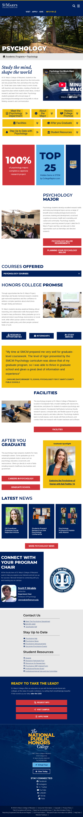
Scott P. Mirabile (27, 588)
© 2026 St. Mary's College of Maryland (23, 808)
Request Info (43, 702)
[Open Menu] (78, 6)
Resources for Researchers (35, 663)
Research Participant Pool (34, 661)
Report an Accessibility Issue (42, 810)
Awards (28, 658)
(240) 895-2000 (42, 760)
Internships (43, 336)
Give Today (42, 771)
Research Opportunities (14, 336)
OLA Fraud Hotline (39, 812)
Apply (35, 12)
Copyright (57, 808)
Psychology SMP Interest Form (36, 666)
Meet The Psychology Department (37, 621)
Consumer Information (45, 808)
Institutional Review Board (34, 669)
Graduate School (20, 487)
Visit (28, 12)
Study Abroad (69, 336)
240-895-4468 (30, 624)
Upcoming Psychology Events (36, 646)
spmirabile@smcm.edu (28, 600)
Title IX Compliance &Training (22, 810)
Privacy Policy (67, 808)
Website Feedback (41, 815)
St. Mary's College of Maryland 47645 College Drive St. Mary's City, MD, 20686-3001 (42, 756)
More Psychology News (41, 546)
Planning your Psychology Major (62, 251)
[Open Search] (73, 6)
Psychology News (32, 641)
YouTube (42, 790)
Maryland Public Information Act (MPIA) (59, 812)
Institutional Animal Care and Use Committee (41, 671)
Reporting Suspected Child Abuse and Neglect (16, 812)
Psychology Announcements (35, 644)
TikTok (42, 796)
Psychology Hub (31, 638)
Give (41, 12)
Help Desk (77, 812)
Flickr (42, 799)
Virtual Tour (42, 765)
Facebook (43, 781)
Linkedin (42, 793)
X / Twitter (42, 787)
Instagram (43, 784)
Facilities (58, 429)
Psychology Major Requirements (62, 242)
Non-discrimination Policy (62, 810)
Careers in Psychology (21, 478)
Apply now (43, 717)
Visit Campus (43, 710)
